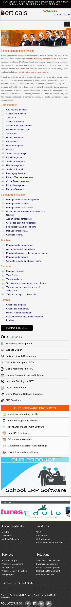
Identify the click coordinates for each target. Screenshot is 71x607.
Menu (67, 24)
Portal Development (16, 387)
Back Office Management (48, 567)
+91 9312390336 (61, 14)
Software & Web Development (21, 356)
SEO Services (7, 567)
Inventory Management (47, 564)
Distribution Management (48, 571)
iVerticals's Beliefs (10, 539)
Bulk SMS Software (45, 574)
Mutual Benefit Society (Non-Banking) (27, 445)
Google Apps (7, 574)
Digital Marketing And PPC (19, 368)
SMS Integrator (43, 539)
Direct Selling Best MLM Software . (44, 4)
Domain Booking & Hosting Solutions (25, 375)
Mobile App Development (19, 343)
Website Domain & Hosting (14, 571)
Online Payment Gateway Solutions (24, 394)
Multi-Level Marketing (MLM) (23, 414)
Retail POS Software (18, 433)
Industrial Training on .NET (20, 381)
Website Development (12, 564)
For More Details (16, 328)
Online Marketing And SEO (20, 362)
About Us (5, 532)
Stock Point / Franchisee (48, 560)
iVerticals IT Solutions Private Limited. (30, 595)
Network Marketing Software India (36, 2)
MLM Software (10, 2)
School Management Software (23, 420)
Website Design (14, 349)
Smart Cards (42, 536)
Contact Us (6, 536)
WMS (38, 532)
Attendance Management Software (26, 426)
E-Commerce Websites (20, 439)
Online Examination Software (23, 452)
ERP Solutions (13, 400)
